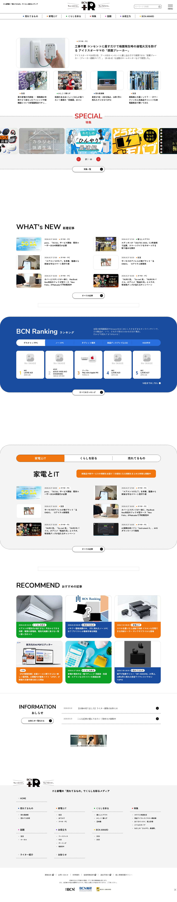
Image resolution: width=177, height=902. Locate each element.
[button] (78, 159)
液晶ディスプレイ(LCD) (117, 342)
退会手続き (104, 875)
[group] (44, 141)
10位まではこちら (150, 383)
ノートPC (60, 342)
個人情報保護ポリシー (123, 875)
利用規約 (76, 875)
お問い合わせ (63, 875)
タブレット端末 (88, 342)
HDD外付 (146, 342)
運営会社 (48, 875)
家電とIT (40, 458)
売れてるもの (136, 458)
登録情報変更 (89, 875)
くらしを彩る (88, 458)
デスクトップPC (31, 342)
